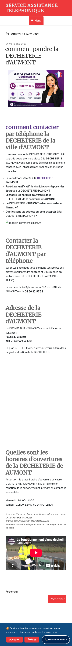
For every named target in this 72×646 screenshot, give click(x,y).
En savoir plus (49, 632)
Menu (38, 20)
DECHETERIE (45, 178)
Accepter (14, 639)
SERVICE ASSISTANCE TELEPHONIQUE (32, 8)
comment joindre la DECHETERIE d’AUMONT (31, 56)
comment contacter (32, 127)
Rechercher (12, 591)
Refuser (32, 639)
